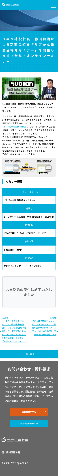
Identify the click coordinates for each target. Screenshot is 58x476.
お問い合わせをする (29, 423)
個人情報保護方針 (11, 452)
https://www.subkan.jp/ (15, 126)
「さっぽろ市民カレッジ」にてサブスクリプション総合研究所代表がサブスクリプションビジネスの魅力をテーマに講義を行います (44, 327)
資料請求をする (29, 411)
